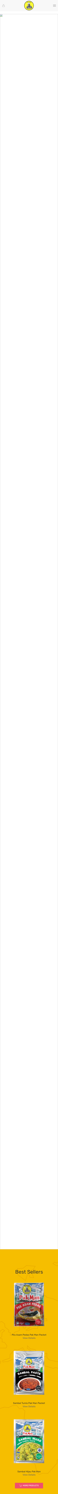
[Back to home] (29, 5)
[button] (54, 5)
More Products (31, 1485)
